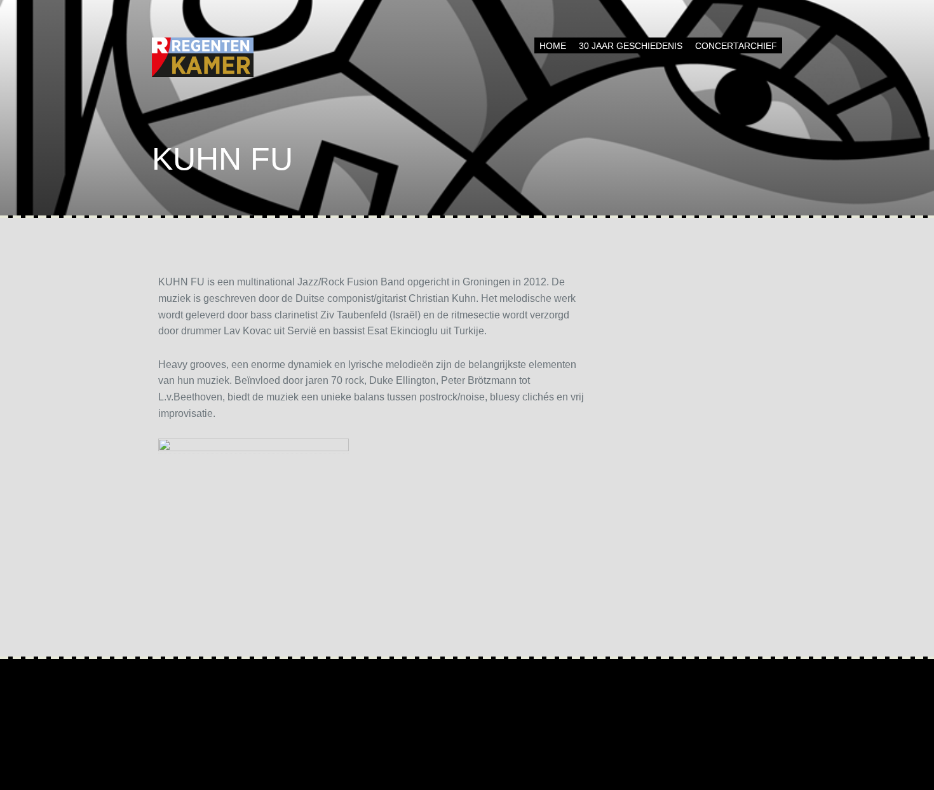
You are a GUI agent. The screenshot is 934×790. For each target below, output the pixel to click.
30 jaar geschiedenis (630, 46)
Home (552, 46)
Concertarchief (736, 46)
